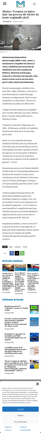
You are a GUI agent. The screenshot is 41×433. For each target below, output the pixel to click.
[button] (37, 384)
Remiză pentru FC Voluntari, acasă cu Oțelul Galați (16, 308)
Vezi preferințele (20, 422)
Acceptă (20, 409)
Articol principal (18, 269)
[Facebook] (11, 253)
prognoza (17, 247)
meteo (11, 247)
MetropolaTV (7, 21)
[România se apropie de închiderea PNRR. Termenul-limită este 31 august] (34, 337)
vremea (25, 247)
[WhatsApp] (22, 253)
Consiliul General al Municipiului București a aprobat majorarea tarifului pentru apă (16, 350)
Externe (5, 270)
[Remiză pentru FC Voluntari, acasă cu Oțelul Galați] (34, 309)
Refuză (20, 415)
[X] (17, 253)
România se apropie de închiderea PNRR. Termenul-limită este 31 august (15, 337)
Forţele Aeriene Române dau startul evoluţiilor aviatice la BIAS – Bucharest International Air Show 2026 (16, 322)
